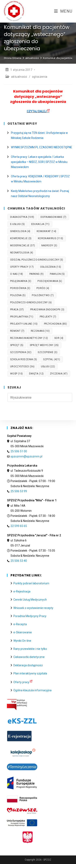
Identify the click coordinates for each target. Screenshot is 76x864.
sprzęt (17, 345)
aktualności (19, 76)
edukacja (40, 224)
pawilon (57, 274)
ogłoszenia (39, 76)
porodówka (20, 288)
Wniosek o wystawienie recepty (33, 608)
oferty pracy (22, 266)
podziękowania (49, 281)
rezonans (40, 330)
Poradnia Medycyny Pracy (29, 616)
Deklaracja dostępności (28, 665)
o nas (16, 274)
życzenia (58, 373)
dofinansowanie (53, 217)
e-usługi (17, 224)
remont (17, 330)
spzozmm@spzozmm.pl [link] (26, 456)
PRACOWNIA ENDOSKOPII (47, 309)
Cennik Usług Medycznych (30, 599)
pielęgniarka (20, 281)
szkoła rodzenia (23, 359)
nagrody (49, 245)
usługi (48, 366)
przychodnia (55, 323)
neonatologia (21, 252)
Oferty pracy (21, 682)
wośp (16, 373)
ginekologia (20, 231)
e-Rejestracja (21, 591)
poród (42, 288)
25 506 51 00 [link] (19, 451)
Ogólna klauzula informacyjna (32, 690)
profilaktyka (21, 316)
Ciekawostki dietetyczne (29, 657)
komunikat (46, 231)
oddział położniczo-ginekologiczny (36, 259)
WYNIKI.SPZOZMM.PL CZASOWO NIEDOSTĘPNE (41, 147)
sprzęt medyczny (44, 345)
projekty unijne (24, 323)
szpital (51, 359)
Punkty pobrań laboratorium (31, 583)
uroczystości (22, 366)
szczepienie (47, 352)
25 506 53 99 (19, 491)
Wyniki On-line (22, 640)
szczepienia (20, 352)
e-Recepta (20, 624)
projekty (48, 316)
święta (36, 373)
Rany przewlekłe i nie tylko (30, 648)
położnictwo (43, 295)
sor (58, 338)
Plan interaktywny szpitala (30, 673)
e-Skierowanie (22, 632)
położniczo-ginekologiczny (31, 302)
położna (18, 295)
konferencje (21, 238)
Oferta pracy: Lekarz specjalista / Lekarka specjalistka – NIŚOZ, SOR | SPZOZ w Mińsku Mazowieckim (39, 162)
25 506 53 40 (19, 560)
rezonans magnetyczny (29, 338)
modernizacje (22, 245)
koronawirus (50, 238)
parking (36, 274)
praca (17, 309)
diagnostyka (22, 217)
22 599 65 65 (19, 526)
